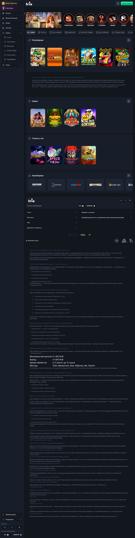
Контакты (30, 217)
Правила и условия (88, 212)
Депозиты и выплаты (34, 228)
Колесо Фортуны (11, 3)
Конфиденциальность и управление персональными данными (103, 217)
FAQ (28, 222)
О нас (29, 212)
